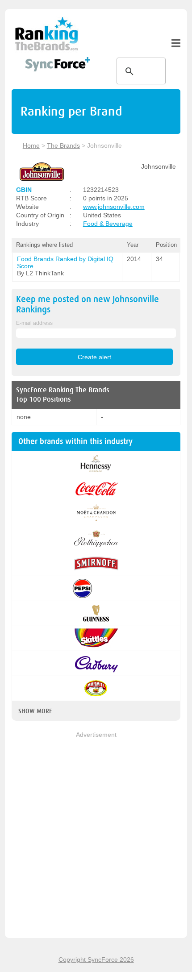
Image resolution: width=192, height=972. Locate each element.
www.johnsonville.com (114, 206)
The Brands (63, 145)
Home (31, 145)
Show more (35, 710)
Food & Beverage (108, 223)
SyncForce (31, 390)
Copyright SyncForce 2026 (96, 959)
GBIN (24, 189)
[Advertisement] (96, 835)
